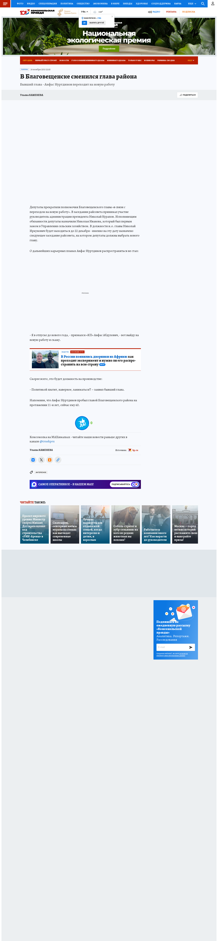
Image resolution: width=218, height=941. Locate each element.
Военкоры (149, 60)
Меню (5, 3)
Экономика (100, 3)
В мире (115, 3)
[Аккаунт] (213, 3)
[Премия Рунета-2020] (65, 12)
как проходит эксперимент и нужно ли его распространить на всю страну (98, 360)
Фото (20, 3)
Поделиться (189, 95)
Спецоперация (48, 3)
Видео (31, 3)
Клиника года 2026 (116, 60)
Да (84, 23)
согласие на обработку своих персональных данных (172, 654)
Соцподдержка (161, 3)
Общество (83, 3)
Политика (67, 3)
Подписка (188, 11)
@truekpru (47, 441)
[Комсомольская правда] (37, 12)
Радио (156, 11)
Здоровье (142, 3)
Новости (64, 60)
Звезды (127, 3)
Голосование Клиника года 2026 (87, 60)
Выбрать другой (97, 23)
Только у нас (134, 60)
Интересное (41, 472)
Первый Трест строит (46, 60)
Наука (177, 3)
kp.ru (135, 450)
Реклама (171, 11)
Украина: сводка (166, 60)
